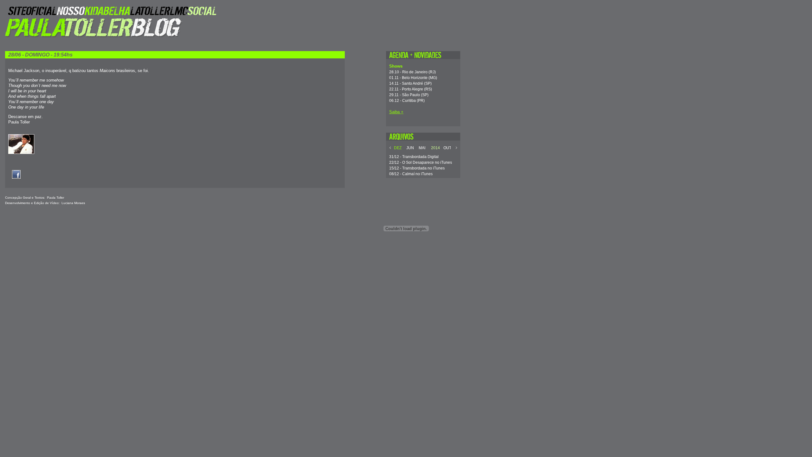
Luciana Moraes (73, 203)
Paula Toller (55, 197)
